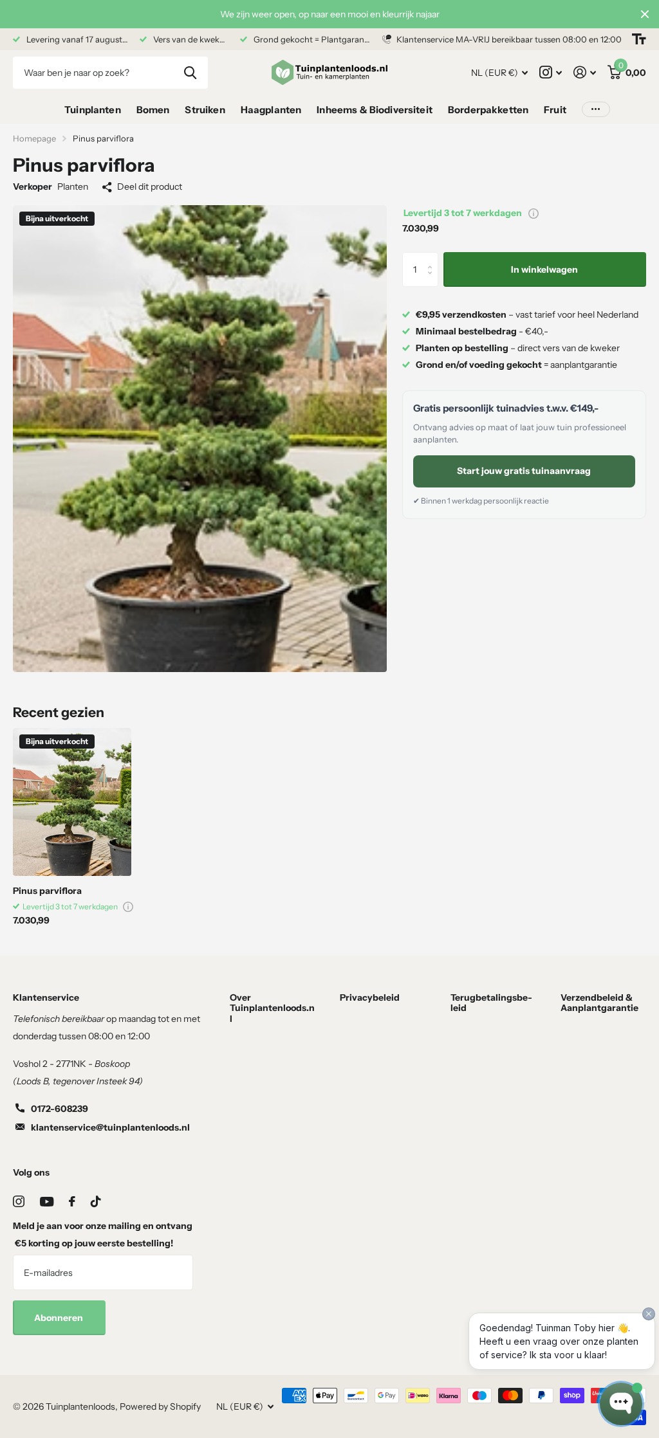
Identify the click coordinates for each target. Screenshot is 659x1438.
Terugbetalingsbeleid (491, 1003)
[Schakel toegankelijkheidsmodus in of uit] (639, 39)
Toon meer (596, 109)
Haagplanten (271, 110)
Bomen (153, 110)
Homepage (34, 138)
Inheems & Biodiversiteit (374, 110)
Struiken (205, 110)
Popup (533, 213)
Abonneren (59, 1318)
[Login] (585, 72)
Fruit (555, 110)
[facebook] (72, 1201)
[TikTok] (96, 1201)
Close (645, 14)
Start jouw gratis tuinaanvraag (524, 471)
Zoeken (190, 73)
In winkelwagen (544, 269)
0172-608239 (59, 1109)
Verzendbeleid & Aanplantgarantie (599, 1003)
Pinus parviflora (47, 890)
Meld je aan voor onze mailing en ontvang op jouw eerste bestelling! (102, 1234)
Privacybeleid (370, 997)
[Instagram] (18, 1201)
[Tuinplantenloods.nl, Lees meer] (550, 72)
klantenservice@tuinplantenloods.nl (110, 1127)
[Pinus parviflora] (72, 802)
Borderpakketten (488, 110)
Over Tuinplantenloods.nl (272, 1008)
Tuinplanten (92, 110)
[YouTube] (46, 1201)
